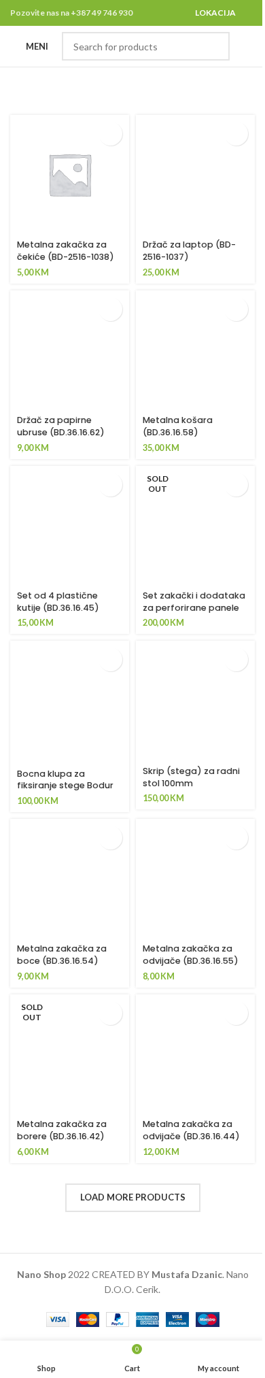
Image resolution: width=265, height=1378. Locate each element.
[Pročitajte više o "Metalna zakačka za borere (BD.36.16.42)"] (110, 1013)
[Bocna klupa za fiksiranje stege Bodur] (69, 701)
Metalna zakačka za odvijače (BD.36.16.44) (191, 1130)
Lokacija (215, 12)
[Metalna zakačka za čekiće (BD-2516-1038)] (69, 174)
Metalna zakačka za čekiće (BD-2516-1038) (65, 251)
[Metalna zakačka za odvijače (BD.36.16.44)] (195, 1053)
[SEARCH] (215, 46)
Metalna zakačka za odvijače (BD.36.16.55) (190, 955)
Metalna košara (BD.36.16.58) (178, 426)
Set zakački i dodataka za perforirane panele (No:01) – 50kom (194, 607)
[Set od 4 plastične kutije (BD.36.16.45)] (69, 525)
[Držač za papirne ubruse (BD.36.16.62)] (69, 349)
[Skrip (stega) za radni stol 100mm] (195, 700)
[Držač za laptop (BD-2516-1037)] (195, 174)
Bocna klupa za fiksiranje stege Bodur (65, 780)
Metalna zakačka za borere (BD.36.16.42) (62, 1130)
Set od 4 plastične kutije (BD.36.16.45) (58, 602)
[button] (110, 134)
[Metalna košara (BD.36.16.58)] (195, 349)
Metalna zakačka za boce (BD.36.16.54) (62, 955)
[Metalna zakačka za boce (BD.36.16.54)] (69, 878)
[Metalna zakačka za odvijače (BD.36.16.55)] (195, 878)
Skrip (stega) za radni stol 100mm (191, 777)
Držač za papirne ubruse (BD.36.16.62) (61, 426)
